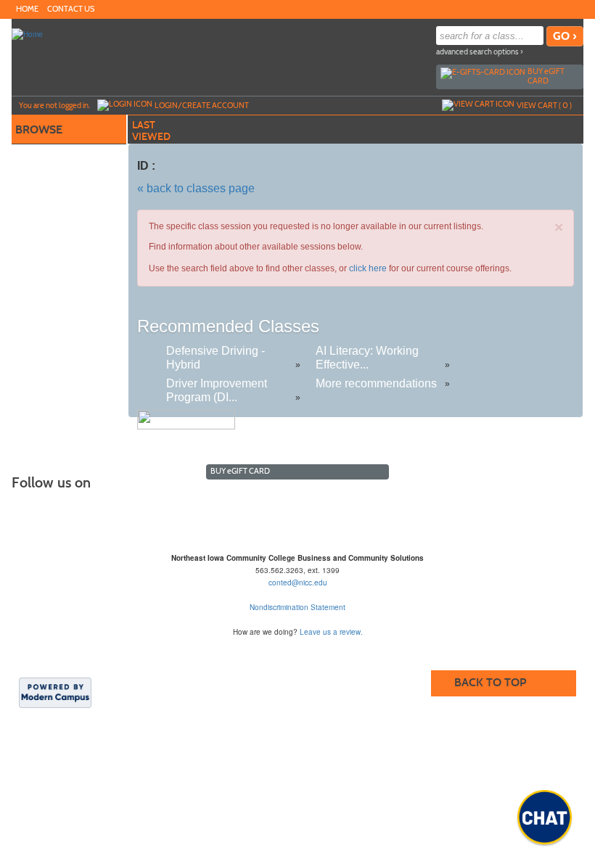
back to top (490, 682)
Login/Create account (202, 105)
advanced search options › (479, 52)
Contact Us (70, 9)
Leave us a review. (331, 632)
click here (368, 268)
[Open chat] (544, 817)
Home (27, 9)
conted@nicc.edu (297, 582)
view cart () (544, 105)
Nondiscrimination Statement (297, 607)
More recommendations (376, 383)
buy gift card (546, 76)
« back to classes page (196, 188)
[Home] (27, 33)
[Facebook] (545, 9)
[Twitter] (560, 9)
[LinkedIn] (574, 9)
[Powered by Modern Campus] (55, 692)
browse (38, 129)
